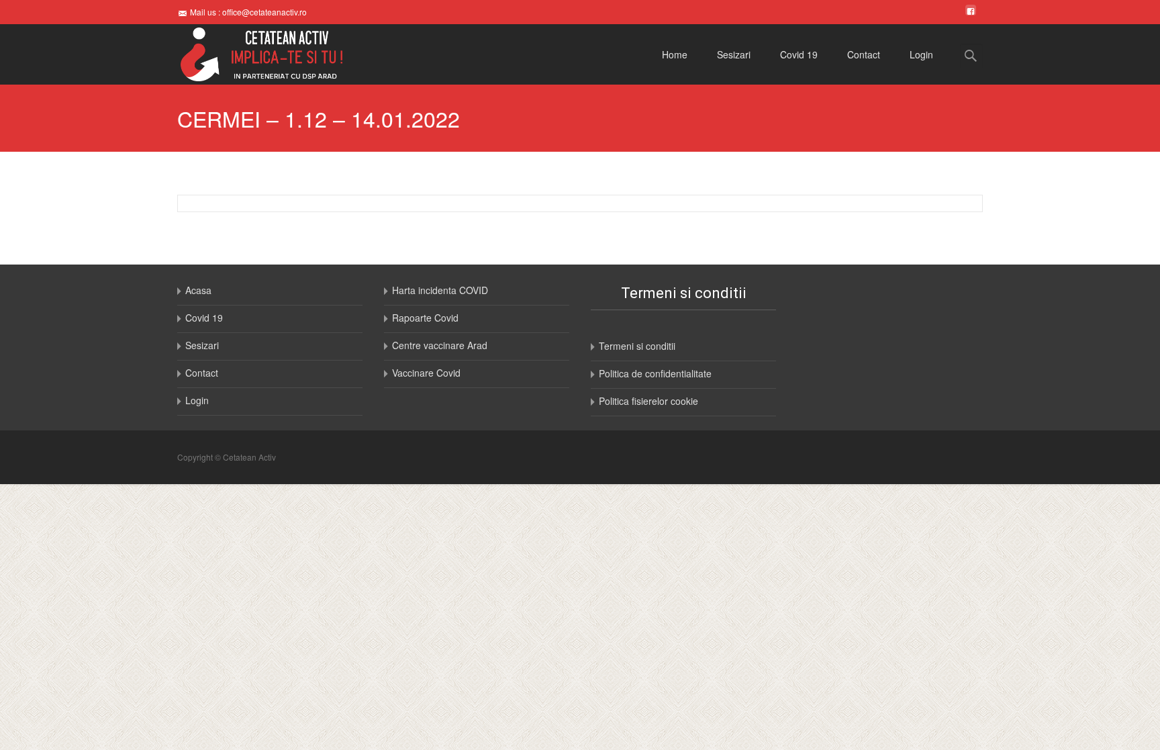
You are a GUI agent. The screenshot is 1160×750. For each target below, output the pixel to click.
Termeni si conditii (637, 346)
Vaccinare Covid (426, 372)
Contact (863, 54)
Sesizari (734, 54)
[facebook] (970, 11)
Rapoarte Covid (425, 317)
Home (674, 54)
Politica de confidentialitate (655, 373)
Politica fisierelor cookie (648, 401)
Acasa (198, 290)
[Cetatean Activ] (251, 54)
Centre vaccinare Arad (439, 345)
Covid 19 (799, 54)
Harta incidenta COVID (440, 290)
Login (921, 54)
